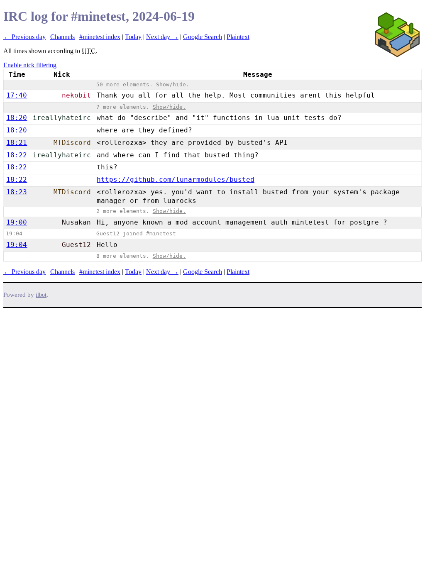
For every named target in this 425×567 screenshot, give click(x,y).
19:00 (16, 222)
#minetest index (99, 36)
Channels (62, 36)
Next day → (162, 36)
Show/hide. (172, 84)
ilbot (41, 295)
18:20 (16, 118)
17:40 (16, 95)
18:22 (16, 155)
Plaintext (238, 36)
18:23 (16, 192)
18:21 (16, 143)
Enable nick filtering (29, 64)
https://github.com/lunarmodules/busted (175, 179)
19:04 (14, 233)
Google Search (202, 36)
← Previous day (24, 36)
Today (133, 36)
